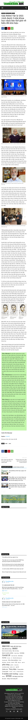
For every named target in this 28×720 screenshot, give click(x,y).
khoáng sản (4, 660)
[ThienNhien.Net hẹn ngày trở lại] (4, 472)
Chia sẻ (4, 594)
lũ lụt (20, 660)
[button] (2, 8)
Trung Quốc (20, 669)
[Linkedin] (10, 711)
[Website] (21, 711)
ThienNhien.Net (9, 581)
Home (2, 11)
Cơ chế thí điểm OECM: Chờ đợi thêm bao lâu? (13, 568)
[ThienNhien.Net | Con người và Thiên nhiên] (14, 3)
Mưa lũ (12, 662)
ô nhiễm (21, 674)
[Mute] (22, 637)
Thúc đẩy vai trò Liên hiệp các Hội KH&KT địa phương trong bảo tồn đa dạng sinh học (17, 478)
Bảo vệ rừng (16, 650)
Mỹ (16, 662)
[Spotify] (17, 711)
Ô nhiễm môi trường (10, 673)
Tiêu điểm (7, 11)
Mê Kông (4, 662)
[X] (5, 28)
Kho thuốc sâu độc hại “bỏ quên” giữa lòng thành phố (7, 461)
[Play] (3, 637)
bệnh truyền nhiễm (7, 653)
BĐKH (6, 443)
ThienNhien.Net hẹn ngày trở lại (10, 557)
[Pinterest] (9, 28)
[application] (14, 632)
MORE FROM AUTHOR (18, 467)
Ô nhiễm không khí (19, 671)
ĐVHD (9, 676)
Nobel (10, 443)
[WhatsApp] (12, 28)
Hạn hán (8, 657)
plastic (11, 664)
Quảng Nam (16, 664)
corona (22, 653)
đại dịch (4, 678)
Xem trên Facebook (5, 592)
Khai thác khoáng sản (17, 657)
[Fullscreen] (25, 637)
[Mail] (14, 711)
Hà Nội (4, 658)
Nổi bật (13, 13)
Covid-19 (6, 655)
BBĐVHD (6, 646)
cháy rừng (16, 653)
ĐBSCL (3, 676)
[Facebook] (2, 28)
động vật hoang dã (12, 678)
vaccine (10, 671)
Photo (5, 590)
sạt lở (17, 667)
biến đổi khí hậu (16, 646)
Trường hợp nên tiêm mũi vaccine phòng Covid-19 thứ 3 (21, 461)
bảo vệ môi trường (7, 650)
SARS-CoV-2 (12, 667)
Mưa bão (8, 662)
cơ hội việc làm (14, 655)
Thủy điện (12, 669)
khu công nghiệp (13, 660)
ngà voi (23, 662)
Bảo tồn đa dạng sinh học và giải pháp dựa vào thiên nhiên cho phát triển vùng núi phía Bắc (17, 486)
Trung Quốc (5, 671)
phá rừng (5, 664)
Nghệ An (19, 662)
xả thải (14, 671)
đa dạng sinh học (18, 676)
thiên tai (5, 669)
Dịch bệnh (20, 655)
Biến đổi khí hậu (13, 11)
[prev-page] (2, 492)
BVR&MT (7, 436)
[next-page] (4, 492)
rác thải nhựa (5, 667)
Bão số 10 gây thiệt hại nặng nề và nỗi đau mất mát (14, 572)
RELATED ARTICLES (7, 467)
